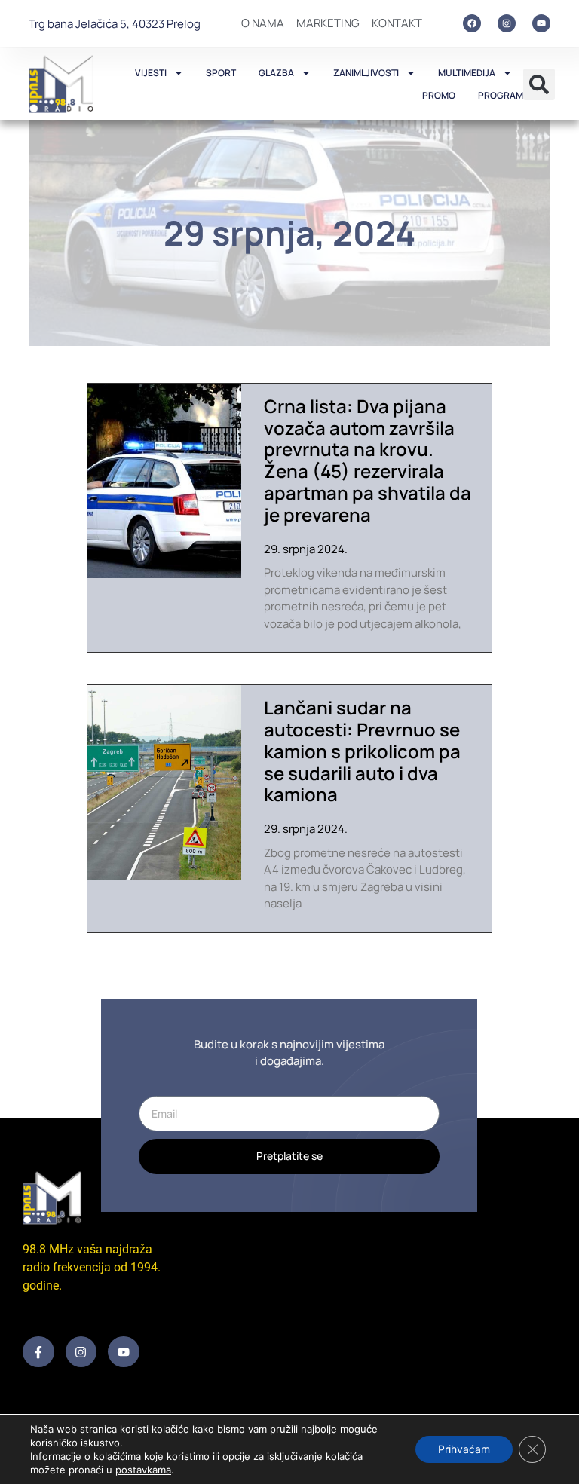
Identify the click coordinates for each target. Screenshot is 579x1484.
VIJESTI (151, 72)
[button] (539, 84)
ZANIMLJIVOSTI (366, 72)
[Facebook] (472, 23)
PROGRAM (500, 95)
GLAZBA (276, 72)
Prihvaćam (464, 1449)
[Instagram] (507, 23)
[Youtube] (541, 23)
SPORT (221, 72)
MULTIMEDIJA (466, 72)
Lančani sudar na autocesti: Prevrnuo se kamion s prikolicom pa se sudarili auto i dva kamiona (362, 750)
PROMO (438, 95)
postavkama (143, 1470)
